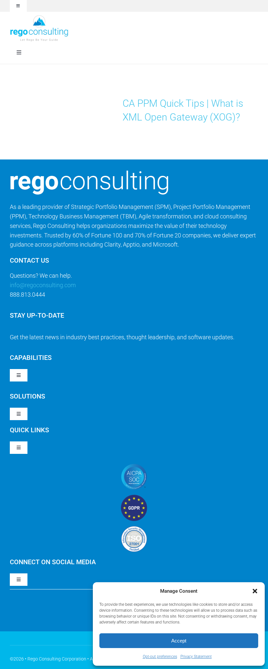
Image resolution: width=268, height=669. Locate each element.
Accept (178, 640)
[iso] (134, 528)
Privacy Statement (196, 656)
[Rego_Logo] (39, 17)
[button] (255, 591)
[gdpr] (134, 497)
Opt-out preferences (160, 656)
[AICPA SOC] (134, 466)
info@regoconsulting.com (43, 285)
